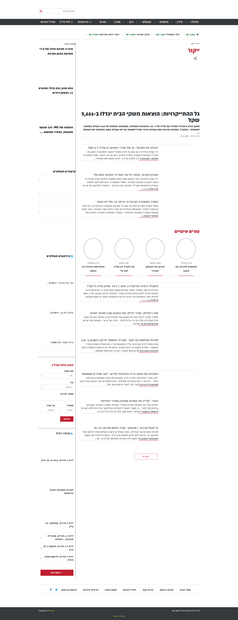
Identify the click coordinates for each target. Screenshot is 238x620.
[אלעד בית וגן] (49, 312)
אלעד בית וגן (67, 312)
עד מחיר (50, 405)
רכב (131, 22)
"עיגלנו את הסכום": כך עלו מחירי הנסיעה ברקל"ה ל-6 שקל (123, 148)
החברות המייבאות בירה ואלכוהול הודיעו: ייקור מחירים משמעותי (119, 374)
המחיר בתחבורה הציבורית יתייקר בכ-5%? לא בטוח (127, 202)
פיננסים (164, 22)
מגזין (118, 22)
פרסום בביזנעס (69, 589)
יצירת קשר (148, 589)
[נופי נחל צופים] (47, 283)
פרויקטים (83, 22)
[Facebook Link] (51, 589)
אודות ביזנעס (167, 589)
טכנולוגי (146, 22)
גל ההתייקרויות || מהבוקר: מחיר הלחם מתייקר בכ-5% (126, 428)
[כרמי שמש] (50, 342)
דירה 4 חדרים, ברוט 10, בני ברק (57, 460)
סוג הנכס (68, 371)
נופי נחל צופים (66, 283)
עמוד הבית (185, 589)
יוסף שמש (124, 263)
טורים (103, 22)
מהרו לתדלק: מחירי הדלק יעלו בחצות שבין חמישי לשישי (124, 313)
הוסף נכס (55, 572)
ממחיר (70, 405)
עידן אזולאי (186, 263)
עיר (71, 382)
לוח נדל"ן (65, 22)
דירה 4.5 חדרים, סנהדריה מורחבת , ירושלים (60, 537)
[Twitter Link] (56, 589)
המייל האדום (48, 22)
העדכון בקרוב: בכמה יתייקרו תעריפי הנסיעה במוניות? (126, 175)
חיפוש (67, 419)
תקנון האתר (111, 589)
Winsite (51, 611)
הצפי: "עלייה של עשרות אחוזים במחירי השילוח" (129, 401)
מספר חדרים (66, 394)
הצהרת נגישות (119, 616)
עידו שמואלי (93, 263)
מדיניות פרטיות (90, 589)
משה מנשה (155, 263)
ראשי (198, 44)
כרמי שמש (68, 342)
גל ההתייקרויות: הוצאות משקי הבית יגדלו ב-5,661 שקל (140, 117)
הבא (146, 456)
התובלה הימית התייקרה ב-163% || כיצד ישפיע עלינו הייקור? (122, 286)
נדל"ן (179, 22)
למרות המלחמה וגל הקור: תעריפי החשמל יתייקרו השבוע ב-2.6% (119, 340)
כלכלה (195, 22)
